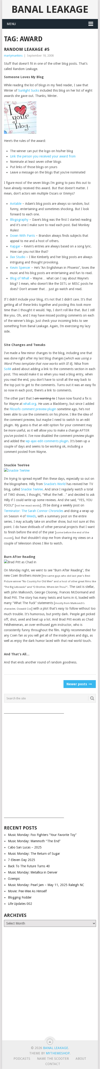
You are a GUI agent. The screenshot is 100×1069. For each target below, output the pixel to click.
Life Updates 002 (20, 904)
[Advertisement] (50, 764)
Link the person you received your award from (43, 156)
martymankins (13, 55)
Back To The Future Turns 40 (29, 866)
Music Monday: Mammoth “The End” (34, 841)
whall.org (29, 404)
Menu (11, 24)
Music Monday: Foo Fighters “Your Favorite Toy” (42, 835)
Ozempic (14, 878)
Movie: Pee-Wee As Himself (27, 891)
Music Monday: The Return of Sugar (34, 853)
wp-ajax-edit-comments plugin (47, 441)
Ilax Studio (17, 257)
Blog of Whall (19, 278)
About (81, 1058)
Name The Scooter (53, 1058)
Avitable (15, 203)
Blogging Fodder (20, 897)
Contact (52, 1064)
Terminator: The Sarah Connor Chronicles (33, 511)
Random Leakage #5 (27, 49)
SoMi (7, 369)
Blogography (19, 219)
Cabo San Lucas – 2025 (25, 847)
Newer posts (77, 684)
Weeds (31, 516)
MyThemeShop (58, 1053)
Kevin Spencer (20, 267)
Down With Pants (22, 235)
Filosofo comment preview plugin (33, 409)
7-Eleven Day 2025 (21, 860)
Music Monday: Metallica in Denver (32, 872)
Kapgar (15, 246)
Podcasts (21, 1058)
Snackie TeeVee (32, 489)
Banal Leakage (49, 9)
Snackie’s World (55, 484)
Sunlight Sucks (28, 90)
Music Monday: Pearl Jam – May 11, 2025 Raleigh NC (46, 885)
